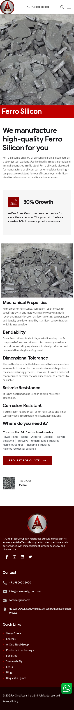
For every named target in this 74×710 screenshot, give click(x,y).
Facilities (11, 655)
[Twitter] (30, 557)
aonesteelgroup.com (19, 600)
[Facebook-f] (7, 557)
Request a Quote (16, 678)
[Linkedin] (22, 557)
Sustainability (14, 661)
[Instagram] (14, 557)
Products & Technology (20, 650)
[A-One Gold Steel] (6, 7)
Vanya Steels (13, 633)
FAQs (9, 666)
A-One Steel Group (17, 644)
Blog (9, 672)
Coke (23, 485)
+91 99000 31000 (20, 582)
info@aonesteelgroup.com (25, 591)
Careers (11, 638)
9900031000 (40, 7)
